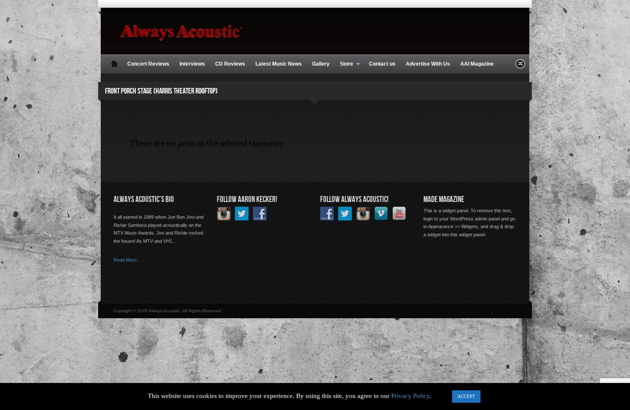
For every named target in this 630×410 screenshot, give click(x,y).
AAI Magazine (477, 64)
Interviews (192, 64)
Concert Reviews (148, 64)
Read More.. (126, 259)
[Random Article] (520, 66)
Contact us (382, 64)
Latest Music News (278, 64)
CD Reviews (230, 64)
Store (344, 64)
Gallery (321, 64)
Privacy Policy (410, 395)
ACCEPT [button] (466, 396)
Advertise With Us (428, 64)
